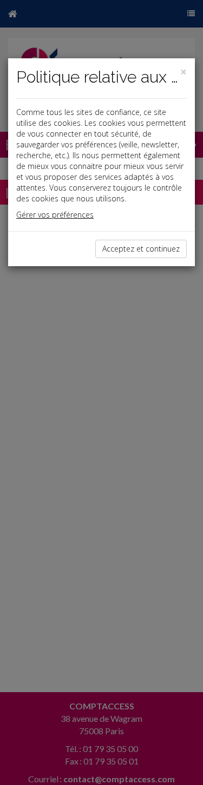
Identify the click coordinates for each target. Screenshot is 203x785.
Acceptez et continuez (141, 248)
